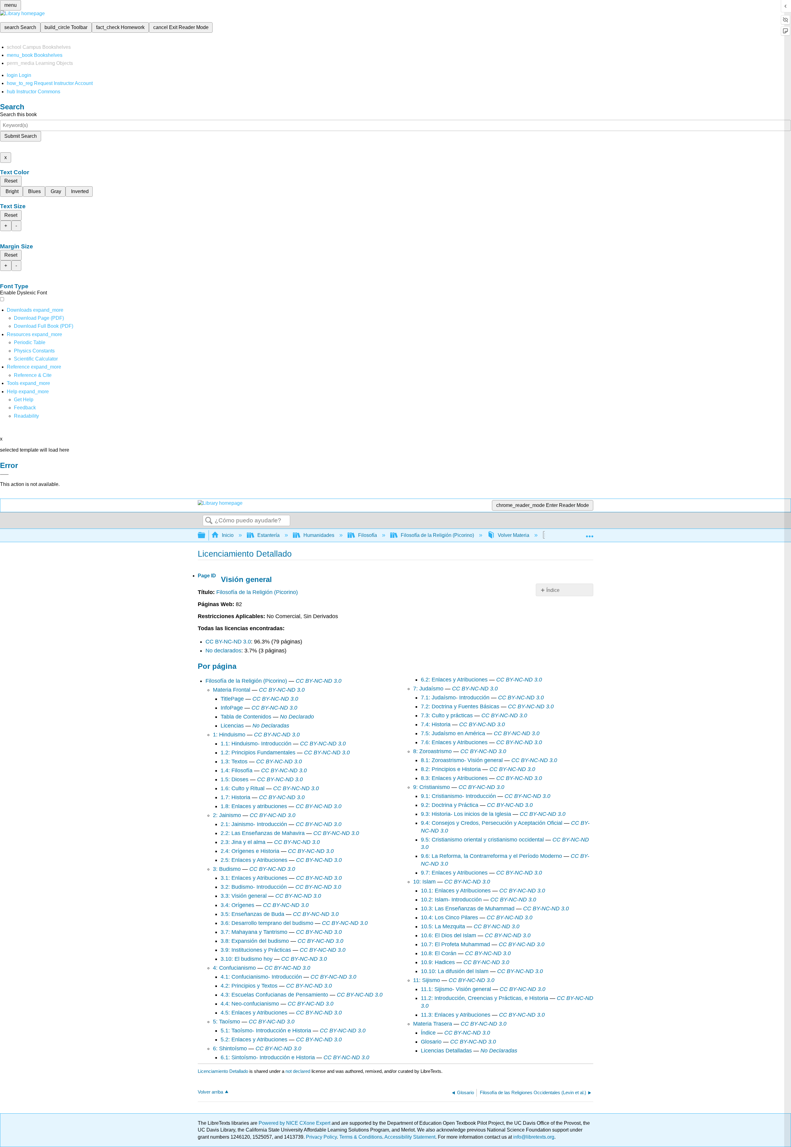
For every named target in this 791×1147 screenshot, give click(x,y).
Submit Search (20, 136)
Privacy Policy (321, 1137)
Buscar (209, 521)
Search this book (18, 114)
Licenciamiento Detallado (223, 1071)
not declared (298, 1071)
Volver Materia (514, 535)
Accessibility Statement (409, 1137)
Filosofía (367, 535)
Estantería (268, 535)
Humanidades (319, 535)
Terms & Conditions (360, 1137)
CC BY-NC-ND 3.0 (228, 642)
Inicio (228, 535)
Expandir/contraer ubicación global (589, 533)
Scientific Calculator (36, 358)
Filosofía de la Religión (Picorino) (437, 535)
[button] (25, 407)
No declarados (223, 650)
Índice (553, 590)
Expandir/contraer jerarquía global (205, 535)
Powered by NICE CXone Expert (295, 1123)
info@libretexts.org (533, 1137)
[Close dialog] (4, 474)
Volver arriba (210, 1091)
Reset (10, 180)
